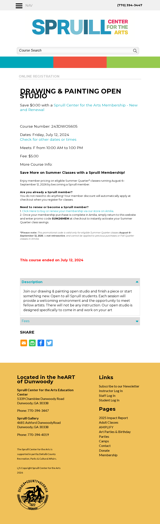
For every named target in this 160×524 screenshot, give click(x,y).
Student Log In (109, 400)
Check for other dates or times (48, 139)
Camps (104, 441)
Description (32, 282)
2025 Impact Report (113, 418)
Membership (108, 455)
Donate (104, 450)
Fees (25, 321)
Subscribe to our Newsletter (119, 386)
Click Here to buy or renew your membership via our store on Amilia (67, 211)
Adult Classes (108, 422)
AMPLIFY (106, 427)
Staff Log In (107, 395)
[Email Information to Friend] (24, 343)
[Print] (32, 343)
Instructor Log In (111, 391)
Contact (105, 446)
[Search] (135, 51)
